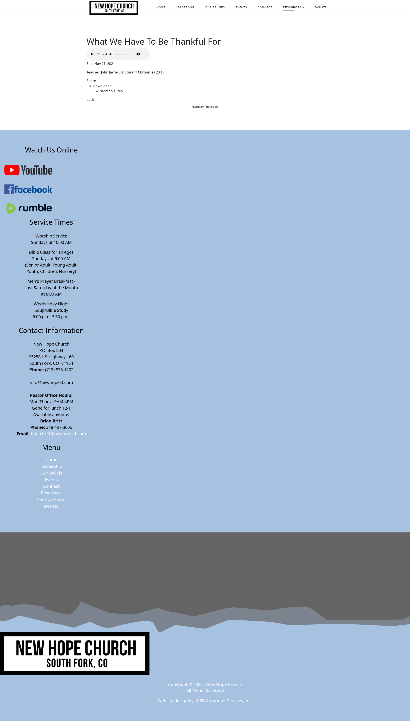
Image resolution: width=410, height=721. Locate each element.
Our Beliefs (215, 7)
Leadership (185, 7)
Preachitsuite (211, 106)
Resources (292, 7)
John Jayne (109, 72)
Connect (265, 7)
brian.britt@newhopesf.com (58, 434)
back (90, 99)
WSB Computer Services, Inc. (224, 700)
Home (161, 7)
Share (91, 80)
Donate (321, 7)
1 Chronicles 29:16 (149, 72)
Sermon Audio (51, 499)
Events (241, 7)
